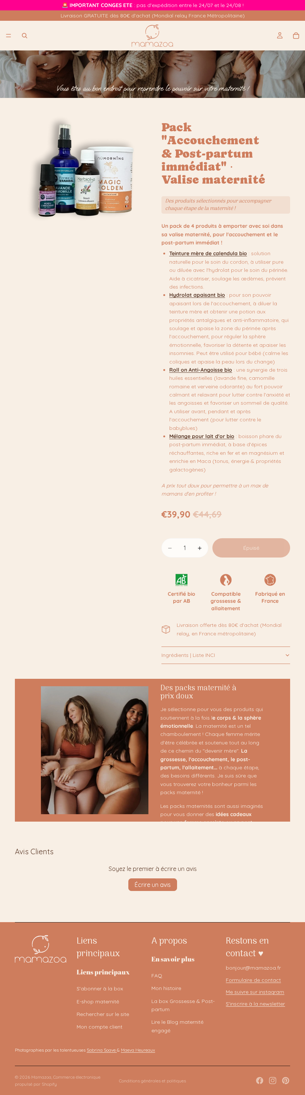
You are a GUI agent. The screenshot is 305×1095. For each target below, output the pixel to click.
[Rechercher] (24, 35)
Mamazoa (41, 1077)
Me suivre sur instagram (255, 992)
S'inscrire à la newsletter (255, 1003)
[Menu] (8, 35)
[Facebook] (259, 1080)
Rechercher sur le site (103, 1014)
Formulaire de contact (253, 980)
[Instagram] (272, 1080)
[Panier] (296, 35)
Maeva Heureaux (138, 1050)
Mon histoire (166, 988)
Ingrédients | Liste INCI (188, 655)
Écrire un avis (153, 884)
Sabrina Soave (102, 1050)
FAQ (156, 975)
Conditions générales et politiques (152, 1081)
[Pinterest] (285, 1080)
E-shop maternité (98, 1001)
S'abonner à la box (100, 988)
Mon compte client (99, 1026)
